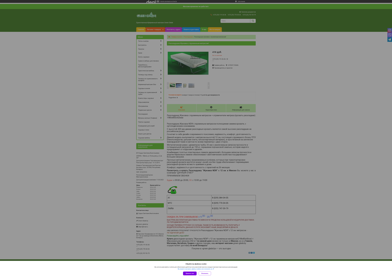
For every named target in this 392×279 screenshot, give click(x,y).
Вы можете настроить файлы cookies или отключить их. (195, 269)
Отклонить (204, 273)
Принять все (190, 273)
